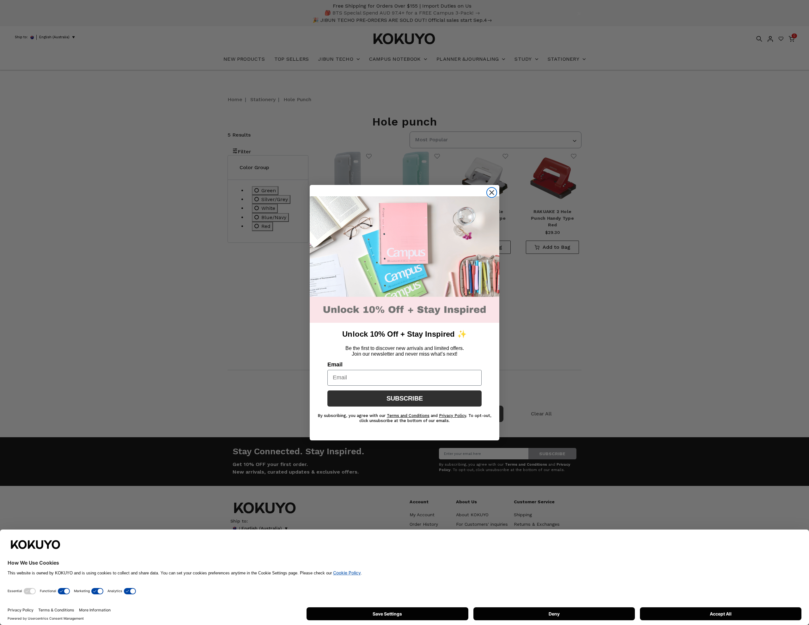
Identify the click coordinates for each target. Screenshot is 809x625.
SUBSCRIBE (404, 398)
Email (335, 364)
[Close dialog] (492, 192)
